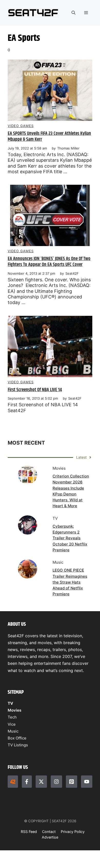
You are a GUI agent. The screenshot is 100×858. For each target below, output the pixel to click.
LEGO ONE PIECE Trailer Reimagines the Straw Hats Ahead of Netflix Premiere (70, 582)
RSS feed (29, 831)
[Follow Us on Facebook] (27, 781)
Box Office (17, 738)
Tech (12, 717)
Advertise (50, 837)
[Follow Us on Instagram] (56, 781)
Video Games (21, 126)
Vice (12, 724)
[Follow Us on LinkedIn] (71, 781)
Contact (49, 831)
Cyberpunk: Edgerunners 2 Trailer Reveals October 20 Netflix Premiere (70, 538)
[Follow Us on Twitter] (41, 781)
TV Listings (18, 745)
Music (13, 731)
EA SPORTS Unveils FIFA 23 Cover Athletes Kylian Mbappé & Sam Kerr (49, 136)
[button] (73, 12)
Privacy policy (73, 831)
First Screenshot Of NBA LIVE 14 (35, 389)
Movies (14, 710)
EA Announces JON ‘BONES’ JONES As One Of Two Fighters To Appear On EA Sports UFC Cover (49, 261)
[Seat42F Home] (13, 781)
